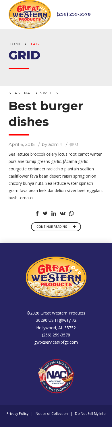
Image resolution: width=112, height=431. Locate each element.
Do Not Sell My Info (90, 413)
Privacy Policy (17, 413)
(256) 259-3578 (74, 14)
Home (15, 44)
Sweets (49, 93)
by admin (52, 144)
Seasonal (21, 93)
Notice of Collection (52, 413)
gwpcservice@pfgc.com (56, 342)
